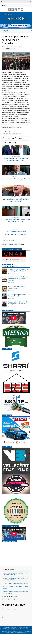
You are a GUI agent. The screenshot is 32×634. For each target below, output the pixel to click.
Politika (14, 46)
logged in (10, 244)
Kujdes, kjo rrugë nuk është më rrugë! (16, 234)
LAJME (11, 46)
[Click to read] (16, 150)
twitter (12, 9)
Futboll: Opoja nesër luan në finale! (16, 231)
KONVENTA (8, 133)
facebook (9, 9)
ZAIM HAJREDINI (17, 133)
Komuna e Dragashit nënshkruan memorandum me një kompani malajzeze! (17, 278)
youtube (22, 9)
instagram (19, 9)
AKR (4, 133)
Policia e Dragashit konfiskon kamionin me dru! (15, 583)
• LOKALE (7, 46)
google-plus (16, 9)
